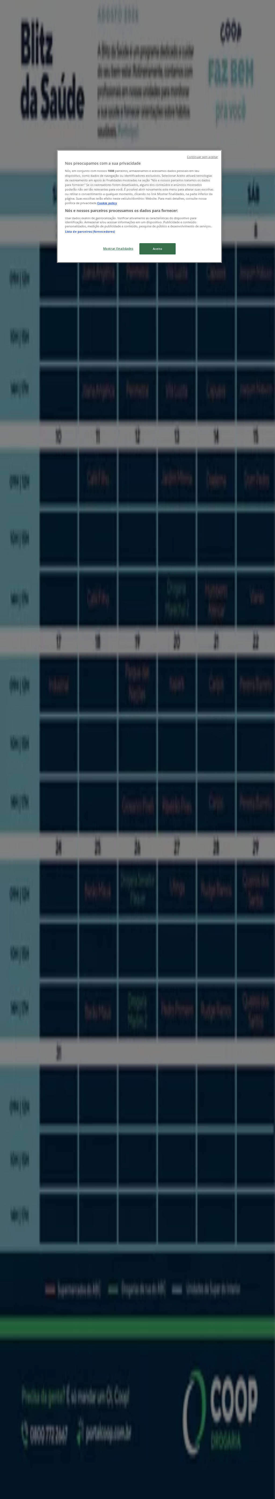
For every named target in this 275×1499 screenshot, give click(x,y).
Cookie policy (107, 203)
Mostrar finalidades (118, 248)
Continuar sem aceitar (202, 157)
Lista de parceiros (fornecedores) (90, 231)
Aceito (157, 249)
